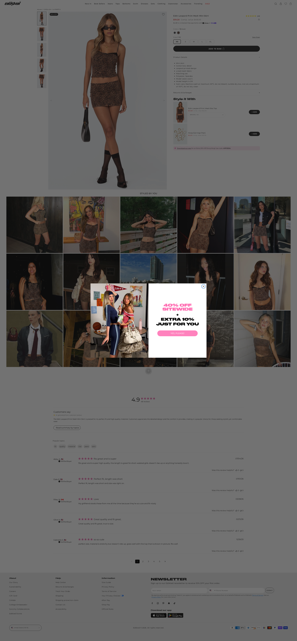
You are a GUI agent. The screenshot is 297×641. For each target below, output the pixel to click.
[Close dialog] (204, 286)
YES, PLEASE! (177, 333)
